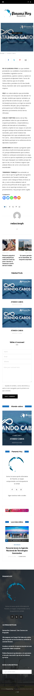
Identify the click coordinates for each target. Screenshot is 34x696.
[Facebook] (8, 60)
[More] (19, 197)
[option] (17, 428)
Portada (2, 53)
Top (17, 692)
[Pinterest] (20, 60)
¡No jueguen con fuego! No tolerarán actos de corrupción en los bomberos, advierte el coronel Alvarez (16, 639)
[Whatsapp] (11, 197)
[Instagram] (15, 197)
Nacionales (17, 544)
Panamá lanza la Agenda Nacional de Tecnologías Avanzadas (17, 550)
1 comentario (22, 556)
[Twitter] (14, 60)
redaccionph (13, 42)
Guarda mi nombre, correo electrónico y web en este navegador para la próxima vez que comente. (15, 388)
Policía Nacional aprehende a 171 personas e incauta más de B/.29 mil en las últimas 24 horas (16, 655)
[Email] (26, 60)
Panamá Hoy (9, 689)
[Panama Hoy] (17, 13)
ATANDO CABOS (17, 33)
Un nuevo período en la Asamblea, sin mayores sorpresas (25, 257)
